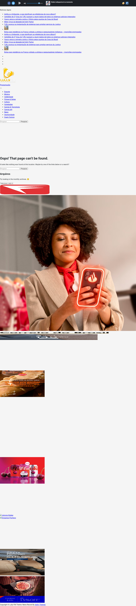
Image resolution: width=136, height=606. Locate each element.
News (6, 112)
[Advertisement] (68, 139)
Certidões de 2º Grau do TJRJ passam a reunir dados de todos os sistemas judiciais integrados (39, 17)
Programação (5, 85)
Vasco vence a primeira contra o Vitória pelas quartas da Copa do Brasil (31, 19)
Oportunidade (9, 115)
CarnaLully (8, 110)
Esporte (7, 92)
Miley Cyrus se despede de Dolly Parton (19, 22)
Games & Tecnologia (12, 107)
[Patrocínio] (22, 396)
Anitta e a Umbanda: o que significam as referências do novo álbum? (30, 14)
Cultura (7, 102)
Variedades (8, 104)
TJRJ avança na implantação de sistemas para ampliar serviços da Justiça (32, 24)
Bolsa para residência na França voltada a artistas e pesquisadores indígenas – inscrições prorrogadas (42, 32)
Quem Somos (9, 117)
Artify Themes (40, 605)
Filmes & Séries (10, 99)
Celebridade (8, 97)
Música (7, 94)
